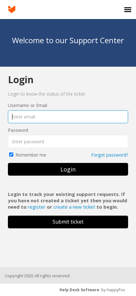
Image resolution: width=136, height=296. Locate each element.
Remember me (30, 155)
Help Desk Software (79, 290)
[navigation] (127, 9)
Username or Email (27, 105)
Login (68, 169)
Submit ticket (68, 221)
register (37, 207)
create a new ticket (74, 207)
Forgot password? (109, 155)
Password (18, 130)
